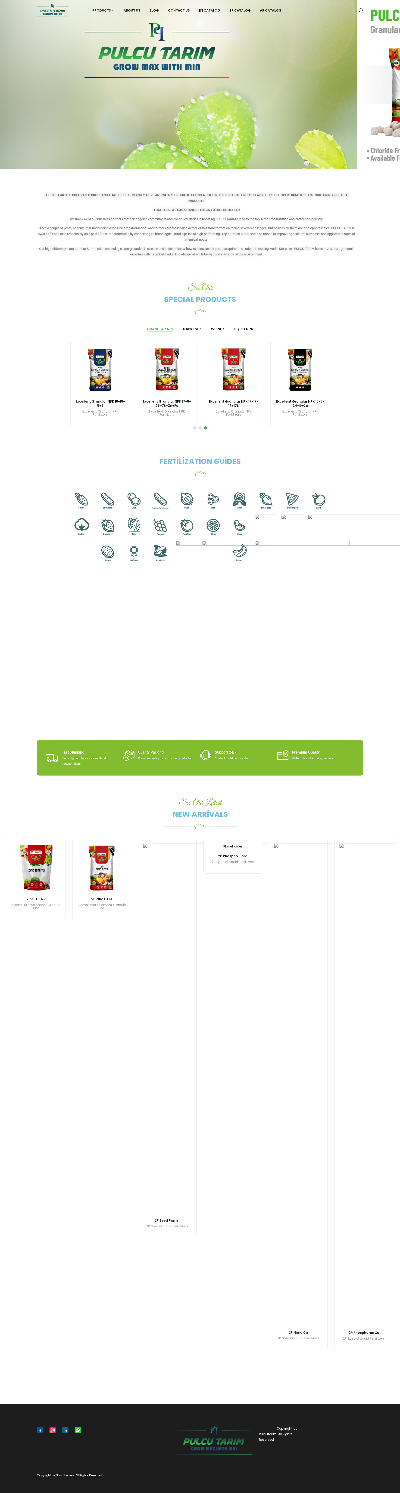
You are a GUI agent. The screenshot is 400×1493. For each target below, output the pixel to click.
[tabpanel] (100, 383)
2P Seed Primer (167, 1220)
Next (394, 84)
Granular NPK (160, 328)
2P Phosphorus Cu (364, 1332)
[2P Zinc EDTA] (101, 868)
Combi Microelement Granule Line (36, 906)
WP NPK (218, 328)
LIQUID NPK (243, 328)
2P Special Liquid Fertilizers (167, 1227)
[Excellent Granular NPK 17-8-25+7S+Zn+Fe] (167, 370)
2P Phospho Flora (232, 856)
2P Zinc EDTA (101, 899)
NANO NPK (192, 328)
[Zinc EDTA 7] (36, 868)
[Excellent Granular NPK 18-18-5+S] (100, 370)
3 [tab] (205, 427)
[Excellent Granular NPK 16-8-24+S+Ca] (300, 370)
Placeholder (232, 846)
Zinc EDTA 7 (36, 899)
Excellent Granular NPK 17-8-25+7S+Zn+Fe (167, 403)
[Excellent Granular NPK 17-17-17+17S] (234, 370)
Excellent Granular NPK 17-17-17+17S (233, 403)
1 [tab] (194, 427)
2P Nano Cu (298, 1332)
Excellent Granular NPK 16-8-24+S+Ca (300, 403)
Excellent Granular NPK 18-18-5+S (100, 403)
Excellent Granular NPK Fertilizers (100, 413)
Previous (5, 84)
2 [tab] (200, 427)
